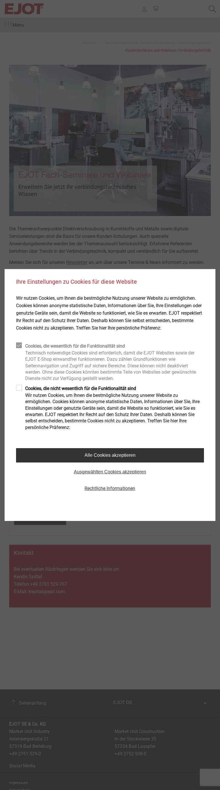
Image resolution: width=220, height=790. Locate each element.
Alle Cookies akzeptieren (110, 455)
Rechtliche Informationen (110, 488)
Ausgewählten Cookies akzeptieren (110, 471)
